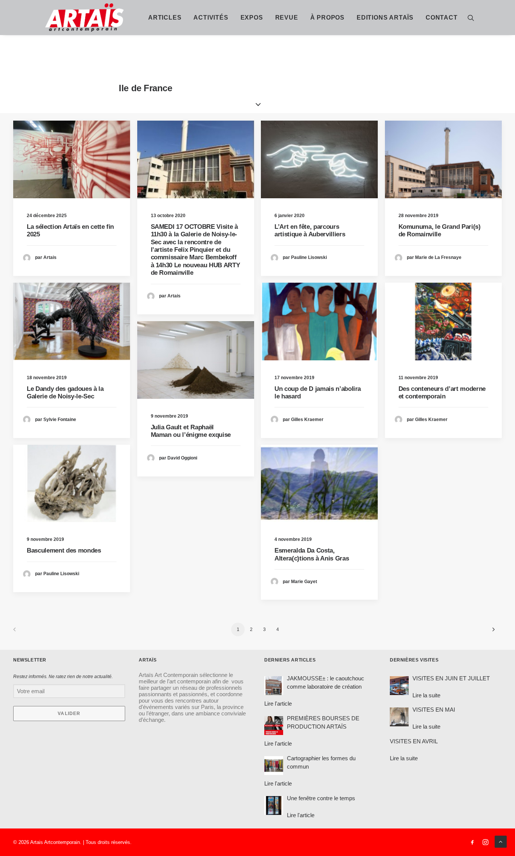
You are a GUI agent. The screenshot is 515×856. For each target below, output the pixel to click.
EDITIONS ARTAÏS (385, 17)
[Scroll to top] (501, 841)
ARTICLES (164, 17)
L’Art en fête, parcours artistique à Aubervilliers (309, 230)
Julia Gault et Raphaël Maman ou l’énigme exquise (191, 431)
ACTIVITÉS (210, 17)
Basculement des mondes (64, 550)
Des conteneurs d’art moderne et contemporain (442, 392)
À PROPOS (327, 17)
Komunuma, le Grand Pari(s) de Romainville (440, 230)
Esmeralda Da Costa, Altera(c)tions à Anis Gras (311, 554)
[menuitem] (165, 17)
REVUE (286, 17)
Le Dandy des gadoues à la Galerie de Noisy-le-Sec (65, 392)
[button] (470, 17)
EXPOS (252, 17)
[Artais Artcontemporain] (52, 17)
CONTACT (442, 17)
